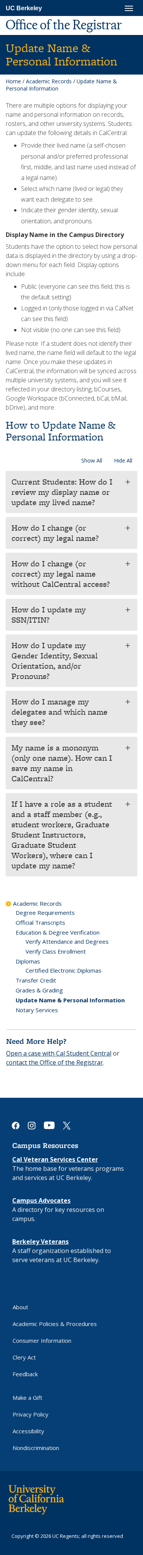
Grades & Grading (39, 990)
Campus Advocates (41, 1200)
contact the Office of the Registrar (54, 1062)
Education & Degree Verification (58, 932)
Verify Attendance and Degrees (67, 941)
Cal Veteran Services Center (55, 1159)
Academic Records (49, 81)
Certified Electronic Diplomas (63, 970)
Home (13, 81)
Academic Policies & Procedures (55, 1324)
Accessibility (28, 1431)
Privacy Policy (30, 1414)
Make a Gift (27, 1397)
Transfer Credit (36, 980)
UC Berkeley (24, 8)
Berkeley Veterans (40, 1241)
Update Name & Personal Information (70, 1000)
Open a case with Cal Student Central (58, 1053)
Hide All (123, 460)
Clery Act (24, 1357)
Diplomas (28, 961)
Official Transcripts (40, 922)
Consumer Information (42, 1340)
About (20, 1307)
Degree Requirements (45, 912)
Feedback (25, 1374)
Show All (91, 460)
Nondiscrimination (36, 1448)
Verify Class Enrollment (56, 951)
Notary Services (37, 1010)
